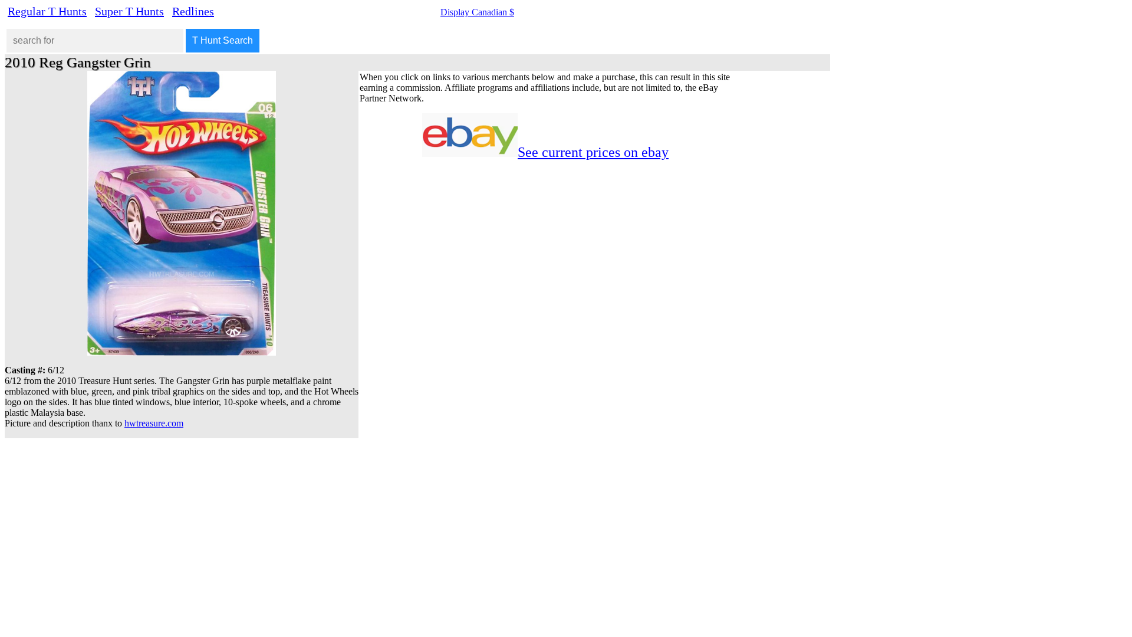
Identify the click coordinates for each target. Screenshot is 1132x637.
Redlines (193, 11)
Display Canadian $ (477, 12)
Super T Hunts (129, 11)
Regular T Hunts (47, 11)
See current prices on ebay (593, 152)
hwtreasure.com (153, 423)
